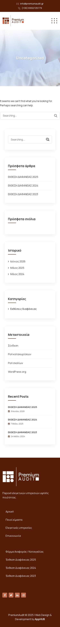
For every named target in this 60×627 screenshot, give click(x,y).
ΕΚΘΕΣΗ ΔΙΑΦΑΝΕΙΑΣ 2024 (23, 185)
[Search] (54, 116)
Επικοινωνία (13, 536)
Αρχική (10, 511)
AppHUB (40, 619)
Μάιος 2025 (17, 268)
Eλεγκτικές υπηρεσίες (19, 528)
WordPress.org (17, 371)
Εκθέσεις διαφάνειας (23, 309)
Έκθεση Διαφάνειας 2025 (21, 559)
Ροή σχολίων (15, 363)
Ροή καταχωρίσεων (19, 354)
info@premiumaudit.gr (32, 3)
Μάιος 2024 (17, 274)
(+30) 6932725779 (32, 7)
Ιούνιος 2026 (17, 261)
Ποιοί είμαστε (14, 519)
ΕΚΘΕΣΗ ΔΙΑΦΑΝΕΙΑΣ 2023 (23, 194)
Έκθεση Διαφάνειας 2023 (21, 576)
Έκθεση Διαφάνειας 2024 (21, 568)
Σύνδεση (13, 345)
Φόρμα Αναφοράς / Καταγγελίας (25, 551)
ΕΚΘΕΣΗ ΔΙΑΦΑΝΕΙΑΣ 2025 (23, 177)
